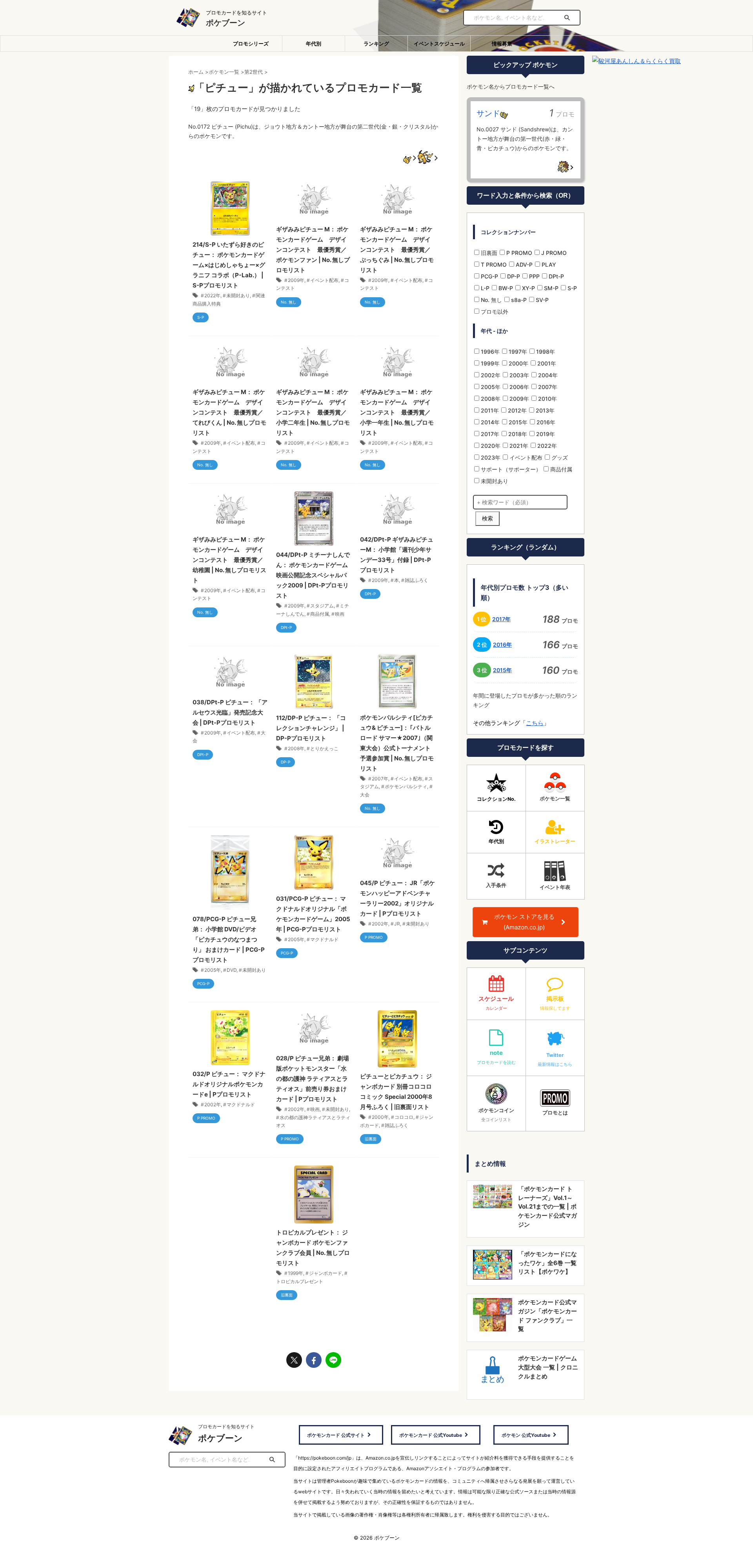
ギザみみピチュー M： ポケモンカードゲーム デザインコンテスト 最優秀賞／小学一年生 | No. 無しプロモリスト (397, 412)
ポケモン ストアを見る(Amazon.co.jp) (524, 922)
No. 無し (490, 299)
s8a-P (518, 299)
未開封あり (238, 295)
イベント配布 (324, 280)
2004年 (547, 375)
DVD (231, 970)
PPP (533, 276)
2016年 (545, 422)
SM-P (550, 288)
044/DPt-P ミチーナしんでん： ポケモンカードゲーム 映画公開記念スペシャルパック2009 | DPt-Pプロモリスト (313, 575)
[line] (333, 1360)
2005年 (212, 970)
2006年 (518, 387)
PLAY (548, 264)
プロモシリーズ (251, 43)
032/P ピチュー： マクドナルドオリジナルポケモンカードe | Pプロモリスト (229, 1084)
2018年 (517, 434)
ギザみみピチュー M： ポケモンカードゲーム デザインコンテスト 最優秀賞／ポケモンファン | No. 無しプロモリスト (313, 249)
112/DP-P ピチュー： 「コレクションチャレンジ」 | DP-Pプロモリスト (311, 728)
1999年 (295, 1273)
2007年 (380, 779)
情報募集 (502, 43)
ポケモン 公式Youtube (526, 1435)
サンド (488, 113)
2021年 (518, 445)
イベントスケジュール (439, 43)
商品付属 (319, 614)
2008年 (296, 748)
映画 (339, 614)
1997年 (517, 351)
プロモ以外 (493, 311)
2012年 (516, 410)
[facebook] (314, 1360)
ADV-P (523, 264)
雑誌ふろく (416, 580)
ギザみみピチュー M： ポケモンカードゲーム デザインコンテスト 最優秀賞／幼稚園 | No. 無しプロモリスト (229, 560)
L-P (484, 288)
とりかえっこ (324, 748)
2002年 (380, 924)
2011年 (489, 410)
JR (397, 924)
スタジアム (322, 606)
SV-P (541, 299)
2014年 (489, 422)
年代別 (313, 43)
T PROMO (493, 264)
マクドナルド (324, 939)
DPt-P (555, 276)
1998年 (545, 351)
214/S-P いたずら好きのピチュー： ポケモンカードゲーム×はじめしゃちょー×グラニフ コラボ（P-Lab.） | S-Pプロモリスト (229, 265)
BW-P (505, 288)
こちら (535, 723)
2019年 (545, 434)
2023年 (489, 457)
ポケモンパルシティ (406, 786)
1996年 (489, 351)
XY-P (527, 288)
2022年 (212, 295)
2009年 (296, 280)
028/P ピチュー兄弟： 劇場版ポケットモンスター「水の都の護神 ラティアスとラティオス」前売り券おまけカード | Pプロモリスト (312, 1078)
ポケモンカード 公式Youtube (430, 1435)
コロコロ (404, 1117)
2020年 (489, 445)
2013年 (544, 410)
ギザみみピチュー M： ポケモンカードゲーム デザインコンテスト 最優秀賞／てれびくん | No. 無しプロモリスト (229, 412)
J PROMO (553, 252)
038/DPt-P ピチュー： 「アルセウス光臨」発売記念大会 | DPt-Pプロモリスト (230, 712)
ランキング (376, 43)
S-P (571, 288)
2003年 (518, 375)
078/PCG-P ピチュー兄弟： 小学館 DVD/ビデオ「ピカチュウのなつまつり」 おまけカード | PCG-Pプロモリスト (229, 939)
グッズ (559, 457)
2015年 (517, 422)
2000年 (380, 1117)
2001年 (546, 363)
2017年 (489, 434)
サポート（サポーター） (510, 469)
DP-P (513, 276)
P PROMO (518, 252)
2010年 (547, 398)
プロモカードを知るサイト (226, 1426)
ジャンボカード (325, 1273)
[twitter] (294, 1360)
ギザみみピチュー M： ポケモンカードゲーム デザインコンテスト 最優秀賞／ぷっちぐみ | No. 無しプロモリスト (397, 249)
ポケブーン (225, 22)
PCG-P (488, 276)
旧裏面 (488, 252)
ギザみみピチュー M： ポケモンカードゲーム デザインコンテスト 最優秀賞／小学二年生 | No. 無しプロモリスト (313, 412)
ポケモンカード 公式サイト (336, 1435)
